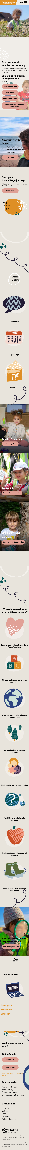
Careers (5, 1116)
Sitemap (22, 1142)
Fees (4, 1114)
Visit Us (5, 1111)
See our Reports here (11, 947)
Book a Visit (10, 1067)
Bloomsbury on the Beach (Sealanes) (14, 105)
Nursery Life (10, 444)
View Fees (10, 157)
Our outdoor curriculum (12, 493)
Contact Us (10, 1060)
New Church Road (10, 87)
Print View (5, 1073)
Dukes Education (9, 1119)
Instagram (6, 1005)
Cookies (13, 1144)
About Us (6, 1108)
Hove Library (10, 93)
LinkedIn (5, 1013)
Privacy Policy (6, 1144)
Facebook (6, 1009)
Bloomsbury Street (10, 98)
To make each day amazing (13, 542)
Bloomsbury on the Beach (13, 1095)
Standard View (15, 1073)
